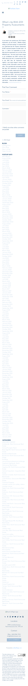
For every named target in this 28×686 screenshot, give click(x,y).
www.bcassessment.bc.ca (15, 82)
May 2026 (5, 164)
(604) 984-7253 (8, 3)
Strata (4, 580)
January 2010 (6, 437)
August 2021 (6, 243)
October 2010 (6, 421)
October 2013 (6, 352)
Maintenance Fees (8, 547)
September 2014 (7, 331)
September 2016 (7, 296)
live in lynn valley (7, 534)
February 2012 (6, 390)
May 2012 (5, 385)
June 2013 (5, 360)
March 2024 (6, 195)
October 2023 (6, 200)
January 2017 (6, 293)
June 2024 (5, 189)
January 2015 (6, 323)
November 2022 (7, 218)
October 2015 (6, 306)
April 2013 (5, 364)
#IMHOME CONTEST (8, 442)
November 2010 (7, 419)
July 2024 (5, 187)
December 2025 (7, 174)
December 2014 (7, 325)
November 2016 (7, 294)
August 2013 (6, 356)
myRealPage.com (17, 648)
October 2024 (6, 183)
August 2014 (6, 333)
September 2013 (7, 354)
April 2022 (5, 229)
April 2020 (5, 264)
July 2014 (5, 335)
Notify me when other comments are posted (13, 128)
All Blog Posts (6, 145)
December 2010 (7, 417)
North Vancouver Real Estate (11, 551)
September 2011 (7, 400)
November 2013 (7, 350)
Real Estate (5, 571)
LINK (6, 50)
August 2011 (6, 402)
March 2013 (6, 366)
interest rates (6, 528)
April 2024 (5, 193)
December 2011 (7, 394)
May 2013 (5, 362)
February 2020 (7, 268)
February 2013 (6, 367)
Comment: (5, 108)
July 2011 (5, 404)
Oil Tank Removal (7, 557)
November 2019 (7, 273)
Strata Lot (5, 582)
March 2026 (6, 168)
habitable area (7, 515)
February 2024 (7, 197)
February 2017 (6, 291)
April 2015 (5, 318)
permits (4, 559)
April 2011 (5, 410)
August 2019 (6, 277)
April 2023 (5, 210)
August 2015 (6, 310)
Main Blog (5, 147)
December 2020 (7, 254)
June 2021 (5, 247)
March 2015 (6, 319)
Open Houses (6, 151)
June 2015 (5, 314)
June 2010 (5, 427)
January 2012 (6, 392)
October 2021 (6, 239)
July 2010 (5, 425)
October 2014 (6, 329)
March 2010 (6, 433)
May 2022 (5, 227)
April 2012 (5, 387)
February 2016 (6, 302)
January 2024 (6, 199)
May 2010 (5, 429)
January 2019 (6, 283)
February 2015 (6, 321)
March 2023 (6, 212)
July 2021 (5, 245)
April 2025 (5, 177)
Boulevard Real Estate (9, 453)
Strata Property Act (8, 584)
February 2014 (6, 344)
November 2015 (7, 304)
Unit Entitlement (7, 590)
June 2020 (5, 260)
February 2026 (7, 170)
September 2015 (7, 308)
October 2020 (6, 256)
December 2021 (7, 235)
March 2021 (6, 250)
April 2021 (5, 248)
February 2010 (7, 435)
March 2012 (6, 389)
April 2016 (5, 298)
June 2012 (5, 383)
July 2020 (5, 258)
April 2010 (5, 431)
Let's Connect (14, 639)
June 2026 (5, 162)
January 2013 (6, 369)
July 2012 (5, 381)
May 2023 (5, 208)
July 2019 (5, 279)
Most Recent (6, 156)
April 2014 (5, 341)
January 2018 (6, 285)
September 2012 (7, 377)
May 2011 (5, 408)
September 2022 (7, 222)
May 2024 (5, 191)
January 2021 (6, 252)
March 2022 (6, 231)
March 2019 (6, 281)
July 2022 (5, 225)
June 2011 (5, 406)
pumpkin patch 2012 (8, 565)
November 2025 (7, 176)
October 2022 (6, 220)
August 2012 (6, 379)
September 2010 (7, 423)
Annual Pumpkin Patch (9, 448)
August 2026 (6, 158)
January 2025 (6, 179)
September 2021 (7, 241)
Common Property (8, 482)
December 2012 (7, 371)
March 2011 (5, 412)
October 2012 (6, 375)
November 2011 (7, 396)
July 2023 (5, 206)
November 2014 (7, 327)
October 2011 (6, 398)
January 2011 (6, 415)
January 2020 (7, 270)
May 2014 (5, 339)
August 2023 (6, 204)
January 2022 (6, 233)
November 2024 (7, 181)
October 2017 (6, 287)
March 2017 (6, 289)
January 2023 (6, 214)
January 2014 (6, 346)
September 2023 (7, 202)
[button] (7, 3)
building (5, 459)
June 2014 (5, 337)
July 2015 (5, 312)
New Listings (6, 149)
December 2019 (7, 271)
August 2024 (6, 185)
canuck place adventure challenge (13, 461)
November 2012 (7, 373)
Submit (20, 135)
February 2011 (6, 413)
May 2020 (5, 262)
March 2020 (6, 266)
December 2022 (7, 216)
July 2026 (5, 160)
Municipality (6, 549)
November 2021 (7, 237)
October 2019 (6, 275)
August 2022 (6, 223)
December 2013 (7, 348)
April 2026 (5, 166)
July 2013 (5, 358)
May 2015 (5, 316)
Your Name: (6, 92)
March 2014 (6, 342)
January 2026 (6, 172)
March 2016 (6, 300)
